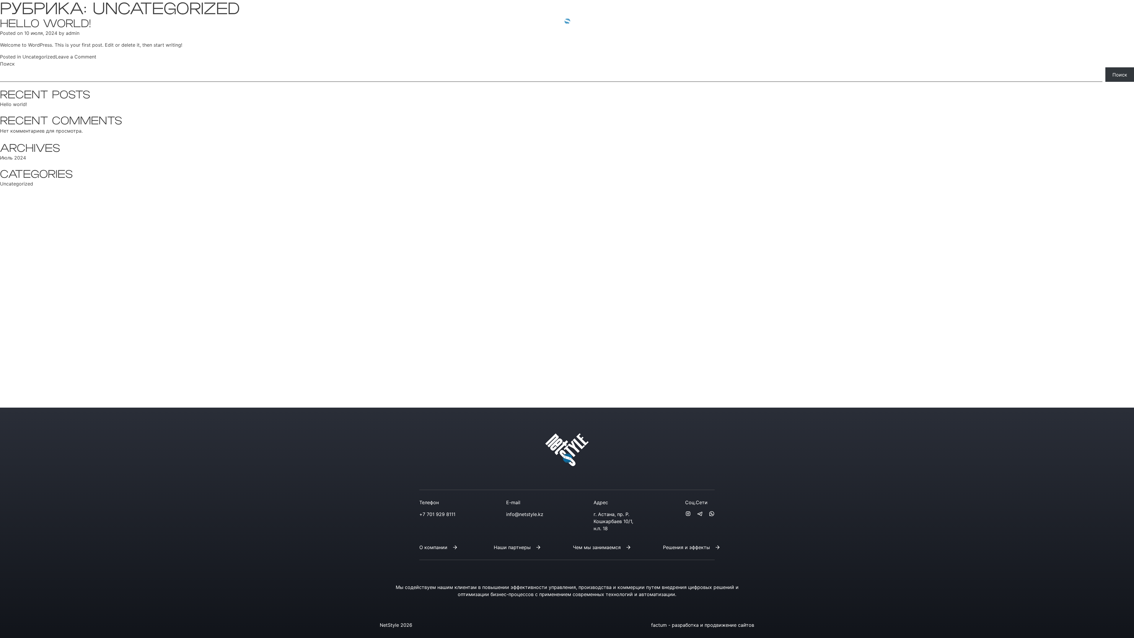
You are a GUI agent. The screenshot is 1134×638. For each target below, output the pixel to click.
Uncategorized (39, 57)
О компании (433, 547)
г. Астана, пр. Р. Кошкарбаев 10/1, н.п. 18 (613, 521)
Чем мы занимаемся (597, 547)
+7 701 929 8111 (397, 15)
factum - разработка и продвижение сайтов (702, 625)
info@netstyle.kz (443, 15)
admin (72, 33)
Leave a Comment (76, 57)
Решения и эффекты (686, 547)
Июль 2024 (13, 158)
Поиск (7, 64)
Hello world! (13, 104)
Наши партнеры (512, 547)
